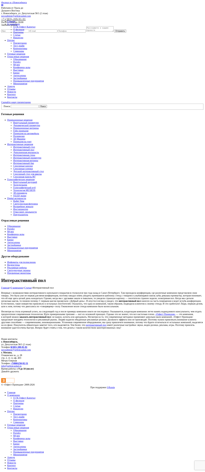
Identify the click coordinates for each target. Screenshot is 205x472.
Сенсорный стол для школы (27, 174)
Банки (16, 73)
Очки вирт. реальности (25, 212)
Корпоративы (20, 48)
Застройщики (20, 78)
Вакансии (18, 37)
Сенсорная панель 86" (24, 176)
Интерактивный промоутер (27, 158)
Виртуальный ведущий (25, 182)
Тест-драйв (18, 45)
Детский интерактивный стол (28, 171)
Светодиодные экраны (18, 270)
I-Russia (111, 387)
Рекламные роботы (17, 267)
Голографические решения (21, 179)
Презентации (20, 43)
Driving (11, 40)
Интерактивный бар (23, 163)
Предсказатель (20, 214)
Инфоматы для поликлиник (21, 262)
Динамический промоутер (26, 125)
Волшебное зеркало (23, 206)
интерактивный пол (96, 325)
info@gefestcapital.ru (11, 366)
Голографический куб (24, 187)
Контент (11, 94)
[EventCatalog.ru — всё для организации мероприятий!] (7, 382)
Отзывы (11, 89)
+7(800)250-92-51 (19, 363)
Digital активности (16, 198)
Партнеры (18, 32)
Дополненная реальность (26, 152)
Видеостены (13, 265)
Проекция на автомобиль (26, 133)
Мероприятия (20, 83)
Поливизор (19, 136)
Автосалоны (19, 75)
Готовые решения (16, 54)
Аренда (11, 86)
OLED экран (19, 195)
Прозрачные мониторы (19, 273)
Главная (11, 21)
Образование (20, 59)
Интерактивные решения (20, 144)
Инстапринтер (20, 209)
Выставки (18, 70)
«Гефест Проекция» (165, 314)
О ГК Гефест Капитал (24, 27)
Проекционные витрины (26, 128)
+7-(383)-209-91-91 (13, 19)
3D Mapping (19, 139)
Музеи (16, 64)
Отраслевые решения (18, 56)
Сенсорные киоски (23, 166)
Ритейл (17, 62)
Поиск (7, 106)
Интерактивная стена (24, 155)
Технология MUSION (24, 190)
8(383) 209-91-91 (19, 347)
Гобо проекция (20, 130)
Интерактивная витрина (25, 160)
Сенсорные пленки (23, 168)
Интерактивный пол (23, 149)
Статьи (16, 35)
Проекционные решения (19, 120)
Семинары (18, 51)
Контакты (12, 97)
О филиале (18, 29)
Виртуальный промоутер (26, 122)
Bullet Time (18, 201)
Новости (11, 91)
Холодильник (20, 185)
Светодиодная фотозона (25, 204)
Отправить (120, 31)
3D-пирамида (20, 193)
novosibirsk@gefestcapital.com (16, 16)
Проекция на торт (22, 141)
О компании (13, 24)
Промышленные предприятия (28, 81)
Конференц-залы (21, 67)
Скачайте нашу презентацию (16, 102)
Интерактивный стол (24, 147)
